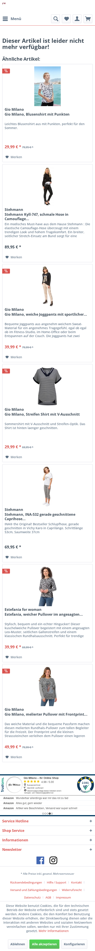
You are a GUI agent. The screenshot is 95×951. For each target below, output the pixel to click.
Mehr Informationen (54, 931)
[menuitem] (11, 18)
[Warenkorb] (88, 18)
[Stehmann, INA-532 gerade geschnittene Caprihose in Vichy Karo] (47, 486)
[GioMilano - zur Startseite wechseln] (4, 7)
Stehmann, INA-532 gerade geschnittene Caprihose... (40, 516)
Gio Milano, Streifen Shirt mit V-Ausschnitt (42, 414)
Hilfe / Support (56, 882)
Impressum (63, 897)
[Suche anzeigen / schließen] (55, 18)
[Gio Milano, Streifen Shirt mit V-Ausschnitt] (47, 386)
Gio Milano (14, 109)
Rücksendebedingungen (26, 882)
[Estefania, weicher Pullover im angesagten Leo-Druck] (47, 586)
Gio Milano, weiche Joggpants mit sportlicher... (46, 314)
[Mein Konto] (77, 18)
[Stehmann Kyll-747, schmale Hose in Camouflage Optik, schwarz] (47, 186)
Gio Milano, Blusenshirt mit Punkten (37, 114)
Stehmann (14, 209)
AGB (48, 897)
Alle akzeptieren (44, 944)
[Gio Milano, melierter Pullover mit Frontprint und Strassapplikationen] (47, 686)
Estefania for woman (23, 609)
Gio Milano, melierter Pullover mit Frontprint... (46, 714)
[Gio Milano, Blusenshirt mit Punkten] (47, 86)
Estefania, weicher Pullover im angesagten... (44, 614)
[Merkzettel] (66, 18)
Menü (16, 18)
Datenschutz (32, 897)
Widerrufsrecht (72, 890)
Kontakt (76, 882)
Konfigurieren (74, 944)
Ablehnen (17, 944)
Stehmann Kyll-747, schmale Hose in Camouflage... (36, 216)
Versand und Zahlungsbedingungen (33, 890)
